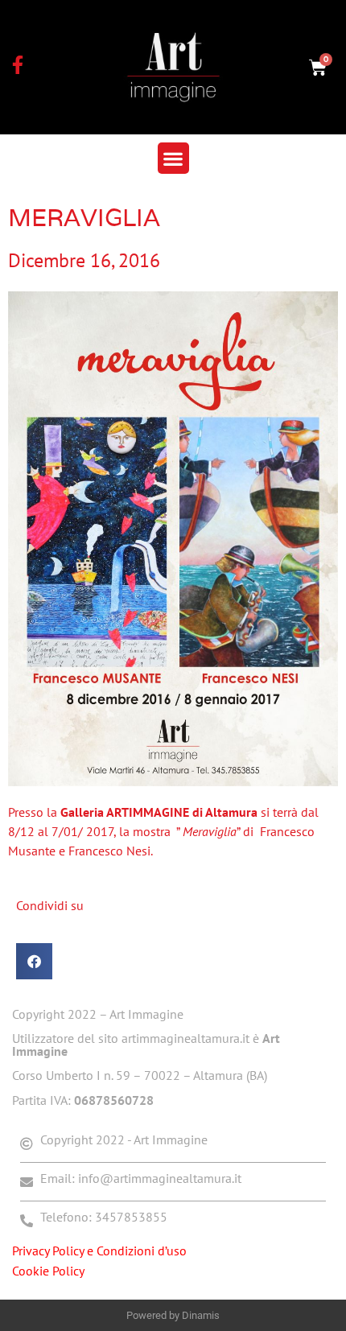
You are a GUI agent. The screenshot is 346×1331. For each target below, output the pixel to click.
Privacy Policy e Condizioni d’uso (99, 1250)
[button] (173, 158)
